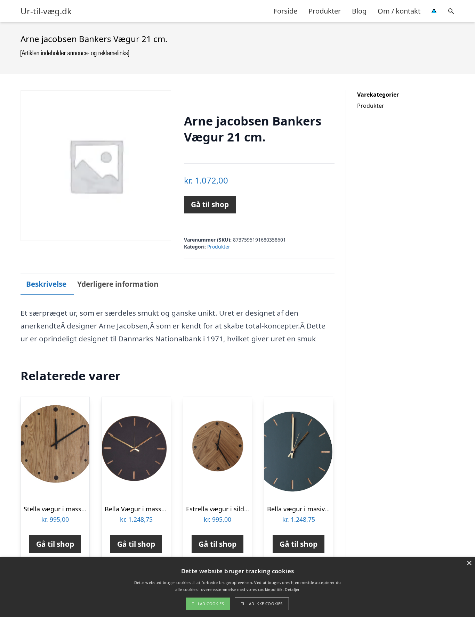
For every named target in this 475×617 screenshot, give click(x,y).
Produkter (324, 11)
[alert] (237, 587)
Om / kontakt (399, 11)
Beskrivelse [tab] (46, 284)
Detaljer (292, 589)
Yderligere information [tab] (118, 284)
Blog (359, 11)
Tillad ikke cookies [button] (262, 603)
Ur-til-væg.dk (46, 11)
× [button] (469, 563)
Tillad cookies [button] (208, 603)
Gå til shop (210, 204)
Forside (285, 11)
